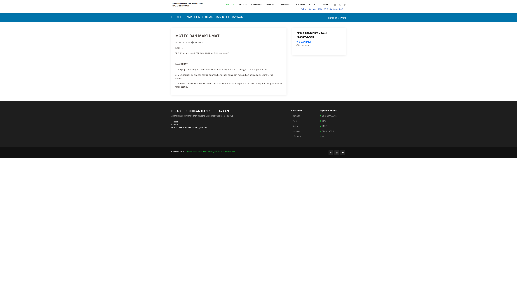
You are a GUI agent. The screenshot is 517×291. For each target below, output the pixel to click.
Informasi (296, 136)
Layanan (296, 131)
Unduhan (300, 5)
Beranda (230, 5)
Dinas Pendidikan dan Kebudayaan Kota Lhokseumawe (211, 151)
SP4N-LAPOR (328, 131)
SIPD (324, 121)
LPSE (324, 126)
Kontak (325, 5)
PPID (324, 136)
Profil (294, 121)
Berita (295, 126)
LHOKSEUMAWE (329, 116)
